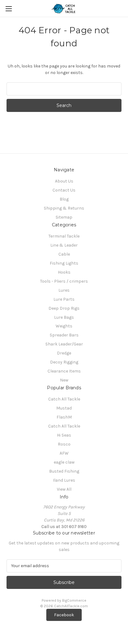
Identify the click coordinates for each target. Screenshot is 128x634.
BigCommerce (74, 600)
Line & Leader (64, 245)
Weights (64, 326)
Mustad (64, 408)
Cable (64, 254)
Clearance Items (64, 371)
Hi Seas (64, 435)
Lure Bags (64, 317)
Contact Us (64, 190)
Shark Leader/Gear (64, 344)
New (64, 380)
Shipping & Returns (64, 208)
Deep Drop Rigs (64, 308)
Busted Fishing (64, 471)
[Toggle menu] (8, 8)
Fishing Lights (64, 263)
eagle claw (64, 462)
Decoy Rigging (64, 362)
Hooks (64, 272)
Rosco (64, 444)
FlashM (64, 417)
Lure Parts (64, 299)
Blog (64, 199)
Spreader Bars (64, 335)
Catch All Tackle (64, 399)
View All (64, 489)
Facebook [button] (64, 615)
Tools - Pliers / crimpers (64, 281)
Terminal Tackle (64, 236)
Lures (64, 290)
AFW (64, 453)
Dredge (64, 353)
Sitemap (64, 217)
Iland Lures (64, 480)
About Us (64, 181)
